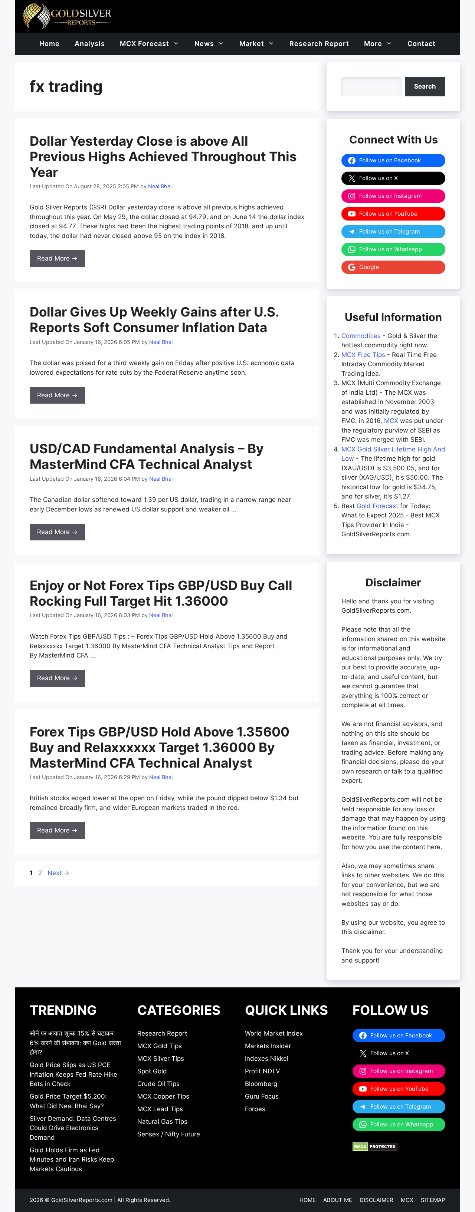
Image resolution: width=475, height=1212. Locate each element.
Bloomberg (261, 1083)
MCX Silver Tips (160, 1058)
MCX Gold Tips (159, 1046)
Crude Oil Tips (158, 1083)
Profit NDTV (262, 1071)
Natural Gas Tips (162, 1121)
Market (251, 43)
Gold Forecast (377, 506)
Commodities (361, 336)
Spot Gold (152, 1071)
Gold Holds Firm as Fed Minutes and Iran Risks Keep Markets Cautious (72, 1159)
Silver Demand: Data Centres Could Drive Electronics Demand (73, 1128)
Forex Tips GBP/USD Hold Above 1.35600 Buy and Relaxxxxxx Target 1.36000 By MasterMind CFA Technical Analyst (159, 747)
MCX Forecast (144, 43)
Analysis (90, 43)
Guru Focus (262, 1096)
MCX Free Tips (363, 354)
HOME (307, 1199)
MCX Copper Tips (163, 1096)
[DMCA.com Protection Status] (375, 1149)
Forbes (255, 1109)
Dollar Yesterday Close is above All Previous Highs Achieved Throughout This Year (163, 156)
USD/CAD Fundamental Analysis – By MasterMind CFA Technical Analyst (147, 456)
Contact (421, 43)
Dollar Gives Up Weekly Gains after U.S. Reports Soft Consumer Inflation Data (154, 319)
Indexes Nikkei (266, 1058)
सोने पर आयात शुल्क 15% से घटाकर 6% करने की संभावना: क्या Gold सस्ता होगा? (75, 1043)
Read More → (57, 258)
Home (49, 43)
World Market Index (274, 1033)
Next (58, 873)
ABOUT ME (337, 1199)
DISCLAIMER (376, 1199)
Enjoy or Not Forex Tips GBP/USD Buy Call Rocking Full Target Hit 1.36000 (161, 593)
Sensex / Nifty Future (168, 1134)
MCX (391, 420)
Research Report (319, 43)
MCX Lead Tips (160, 1109)
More (373, 43)
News (204, 43)
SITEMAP (433, 1199)
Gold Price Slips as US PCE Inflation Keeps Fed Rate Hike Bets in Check (73, 1074)
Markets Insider (268, 1046)
